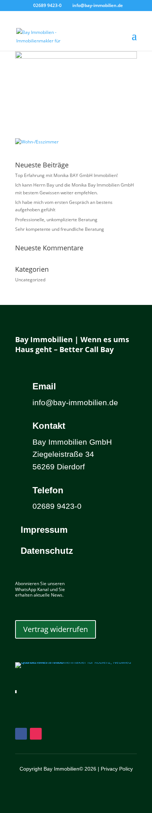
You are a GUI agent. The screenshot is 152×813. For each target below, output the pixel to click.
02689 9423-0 (47, 5)
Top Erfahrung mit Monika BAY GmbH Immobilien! (66, 175)
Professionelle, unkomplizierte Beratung (56, 219)
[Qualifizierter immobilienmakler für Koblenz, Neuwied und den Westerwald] (76, 662)
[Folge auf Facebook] (21, 734)
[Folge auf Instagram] (36, 734)
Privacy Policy (117, 769)
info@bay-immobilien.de (75, 402)
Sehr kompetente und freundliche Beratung (59, 229)
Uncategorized (30, 280)
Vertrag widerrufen (55, 629)
